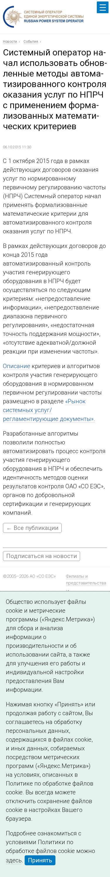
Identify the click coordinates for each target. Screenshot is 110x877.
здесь (14, 860)
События (30, 42)
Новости (10, 42)
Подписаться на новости (41, 556)
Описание (16, 366)
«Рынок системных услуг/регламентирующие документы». (49, 410)
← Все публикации (32, 527)
